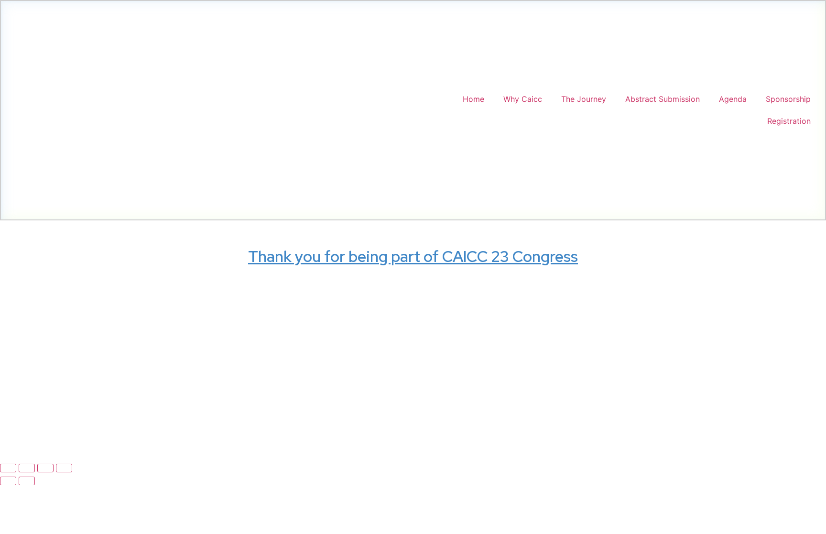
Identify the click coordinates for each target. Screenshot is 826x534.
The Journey (583, 99)
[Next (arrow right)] (27, 481)
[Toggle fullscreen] (27, 468)
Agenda (733, 99)
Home (473, 99)
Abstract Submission (662, 99)
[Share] (45, 468)
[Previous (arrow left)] (8, 481)
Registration (789, 121)
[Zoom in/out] (8, 468)
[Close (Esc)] (64, 468)
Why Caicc (522, 99)
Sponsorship (788, 99)
